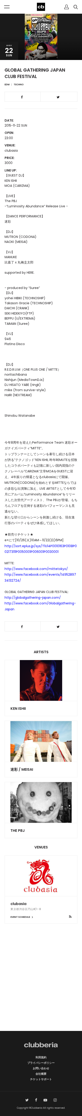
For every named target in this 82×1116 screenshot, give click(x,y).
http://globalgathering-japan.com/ (33, 597)
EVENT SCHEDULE (20, 917)
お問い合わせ (41, 1068)
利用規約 (41, 1057)
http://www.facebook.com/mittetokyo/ (36, 569)
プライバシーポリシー (41, 1063)
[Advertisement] (41, 985)
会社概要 (41, 1074)
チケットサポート (41, 1079)
